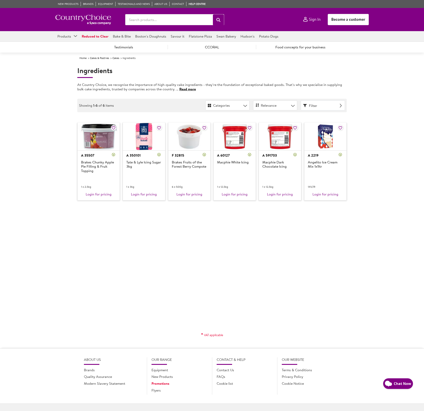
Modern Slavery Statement (104, 383)
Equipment (159, 369)
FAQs (221, 376)
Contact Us (225, 369)
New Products (162, 376)
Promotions (160, 383)
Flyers (156, 390)
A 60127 (223, 155)
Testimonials (123, 47)
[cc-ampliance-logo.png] (83, 19)
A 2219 (313, 155)
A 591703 (269, 155)
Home (83, 58)
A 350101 (133, 155)
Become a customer (348, 19)
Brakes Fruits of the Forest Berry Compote (189, 164)
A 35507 (87, 155)
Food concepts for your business (300, 47)
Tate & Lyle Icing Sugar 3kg (143, 164)
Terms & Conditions (297, 369)
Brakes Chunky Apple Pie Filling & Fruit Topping (97, 166)
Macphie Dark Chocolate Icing (274, 164)
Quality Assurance (98, 376)
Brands (89, 369)
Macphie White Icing (233, 162)
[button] (218, 19)
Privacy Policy (292, 376)
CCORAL (212, 47)
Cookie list (225, 383)
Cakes (115, 58)
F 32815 (178, 155)
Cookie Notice (293, 383)
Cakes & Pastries (99, 58)
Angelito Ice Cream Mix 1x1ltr (322, 164)
